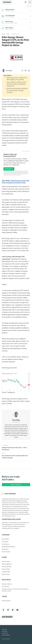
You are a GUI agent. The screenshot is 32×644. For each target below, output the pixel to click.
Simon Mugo (9, 70)
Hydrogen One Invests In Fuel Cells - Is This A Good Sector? (14, 447)
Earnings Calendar (7, 584)
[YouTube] (17, 609)
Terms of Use (4, 631)
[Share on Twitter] (22, 70)
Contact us (4, 629)
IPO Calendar (5, 586)
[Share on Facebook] (28, 70)
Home (3, 34)
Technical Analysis (6, 566)
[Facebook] (3, 609)
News (7, 34)
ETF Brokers (5, 541)
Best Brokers (5, 549)
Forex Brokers (5, 544)
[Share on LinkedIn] (25, 70)
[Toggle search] (30, 2)
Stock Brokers (5, 539)
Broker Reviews (6, 551)
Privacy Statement (6, 635)
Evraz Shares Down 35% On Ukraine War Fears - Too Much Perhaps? (15, 455)
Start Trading (16, 484)
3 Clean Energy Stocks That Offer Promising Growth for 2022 (15, 181)
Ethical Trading (6, 569)
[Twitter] (12, 609)
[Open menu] (25, 2)
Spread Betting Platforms (8, 546)
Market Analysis (6, 600)
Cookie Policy (5, 633)
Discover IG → (9, 168)
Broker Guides (6, 574)
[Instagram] (8, 609)
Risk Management (6, 564)
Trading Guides (6, 571)
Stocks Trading (6, 561)
